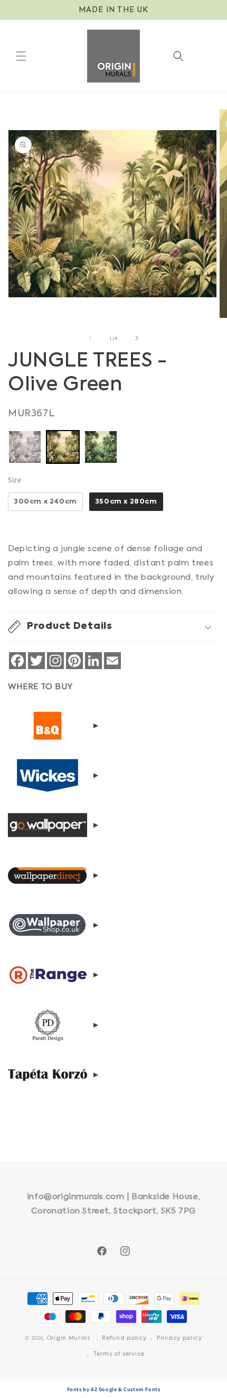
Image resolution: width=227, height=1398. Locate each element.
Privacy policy (179, 1338)
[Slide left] (90, 338)
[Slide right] (136, 338)
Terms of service (119, 1354)
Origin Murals (68, 1338)
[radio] (25, 447)
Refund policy (124, 1338)
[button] (21, 56)
